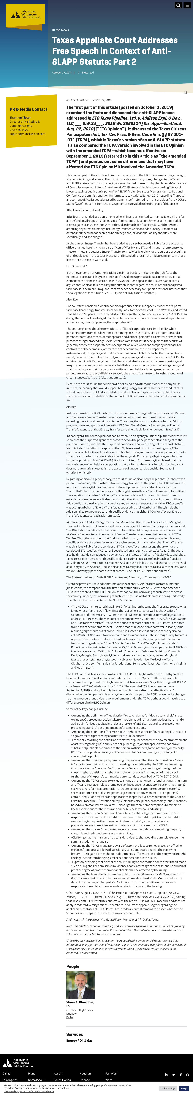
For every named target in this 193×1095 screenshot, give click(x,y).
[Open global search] (178, 5)
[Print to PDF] (185, 92)
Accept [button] (184, 1088)
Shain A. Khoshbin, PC (80, 1004)
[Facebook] (180, 1074)
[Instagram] (187, 1074)
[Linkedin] (166, 1074)
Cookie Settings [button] (168, 1088)
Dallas (69, 1017)
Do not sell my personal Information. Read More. (29, 1091)
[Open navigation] (187, 5)
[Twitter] (173, 1074)
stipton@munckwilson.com (27, 134)
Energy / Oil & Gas (79, 1040)
